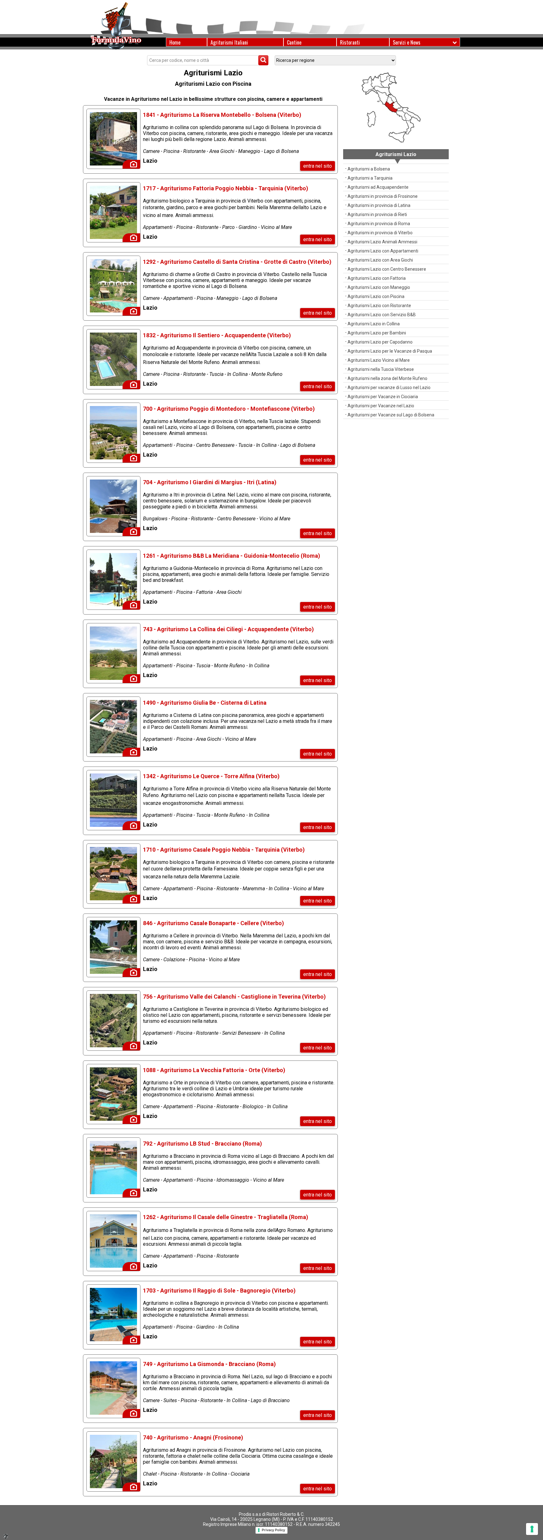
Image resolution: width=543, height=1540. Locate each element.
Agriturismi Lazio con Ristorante (379, 305)
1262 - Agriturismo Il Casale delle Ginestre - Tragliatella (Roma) (225, 1217)
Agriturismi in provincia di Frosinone (383, 196)
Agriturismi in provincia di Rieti (377, 214)
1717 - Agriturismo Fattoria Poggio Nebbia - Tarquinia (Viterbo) (225, 188)
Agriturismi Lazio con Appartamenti (383, 250)
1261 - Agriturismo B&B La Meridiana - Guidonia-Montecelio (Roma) (231, 555)
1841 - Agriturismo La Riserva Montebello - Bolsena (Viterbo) (222, 114)
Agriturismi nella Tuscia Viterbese (381, 369)
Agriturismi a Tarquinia (370, 178)
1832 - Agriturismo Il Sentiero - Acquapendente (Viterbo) (217, 335)
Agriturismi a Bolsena (369, 168)
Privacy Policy (273, 1530)
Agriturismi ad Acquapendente (378, 187)
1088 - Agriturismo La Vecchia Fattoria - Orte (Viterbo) (214, 1070)
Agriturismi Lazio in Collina (374, 323)
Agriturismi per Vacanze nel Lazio (381, 405)
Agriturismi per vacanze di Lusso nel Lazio (389, 387)
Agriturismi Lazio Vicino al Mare (379, 360)
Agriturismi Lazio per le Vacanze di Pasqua (390, 351)
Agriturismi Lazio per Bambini (377, 332)
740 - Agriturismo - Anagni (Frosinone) (193, 1437)
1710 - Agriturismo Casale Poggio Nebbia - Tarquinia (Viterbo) (224, 849)
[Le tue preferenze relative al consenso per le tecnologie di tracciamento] (532, 1529)
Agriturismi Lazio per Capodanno (380, 341)
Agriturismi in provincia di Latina (379, 205)
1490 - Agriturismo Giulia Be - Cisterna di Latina (204, 702)
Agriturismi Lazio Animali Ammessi (382, 241)
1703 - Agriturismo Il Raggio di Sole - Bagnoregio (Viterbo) (219, 1290)
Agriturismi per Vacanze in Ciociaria (383, 396)
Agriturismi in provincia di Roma (379, 223)
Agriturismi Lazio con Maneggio (379, 287)
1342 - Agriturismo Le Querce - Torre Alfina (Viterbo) (211, 776)
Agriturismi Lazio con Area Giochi (380, 260)
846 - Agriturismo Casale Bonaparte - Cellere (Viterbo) (213, 923)
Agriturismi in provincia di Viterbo (380, 232)
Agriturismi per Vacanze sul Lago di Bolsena (391, 414)
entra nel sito (317, 166)
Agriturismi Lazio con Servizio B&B (382, 314)
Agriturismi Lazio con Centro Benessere (387, 269)
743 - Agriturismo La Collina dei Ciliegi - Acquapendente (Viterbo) (228, 629)
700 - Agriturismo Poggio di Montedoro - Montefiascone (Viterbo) (229, 408)
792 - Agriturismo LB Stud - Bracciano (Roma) (202, 1143)
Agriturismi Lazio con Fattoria (377, 278)
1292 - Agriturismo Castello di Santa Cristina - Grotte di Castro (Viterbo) (237, 261)
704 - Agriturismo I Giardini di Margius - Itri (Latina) (210, 482)
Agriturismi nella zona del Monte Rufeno (387, 378)
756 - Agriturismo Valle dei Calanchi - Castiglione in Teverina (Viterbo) (234, 996)
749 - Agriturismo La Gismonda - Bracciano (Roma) (209, 1364)
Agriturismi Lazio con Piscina (376, 296)
